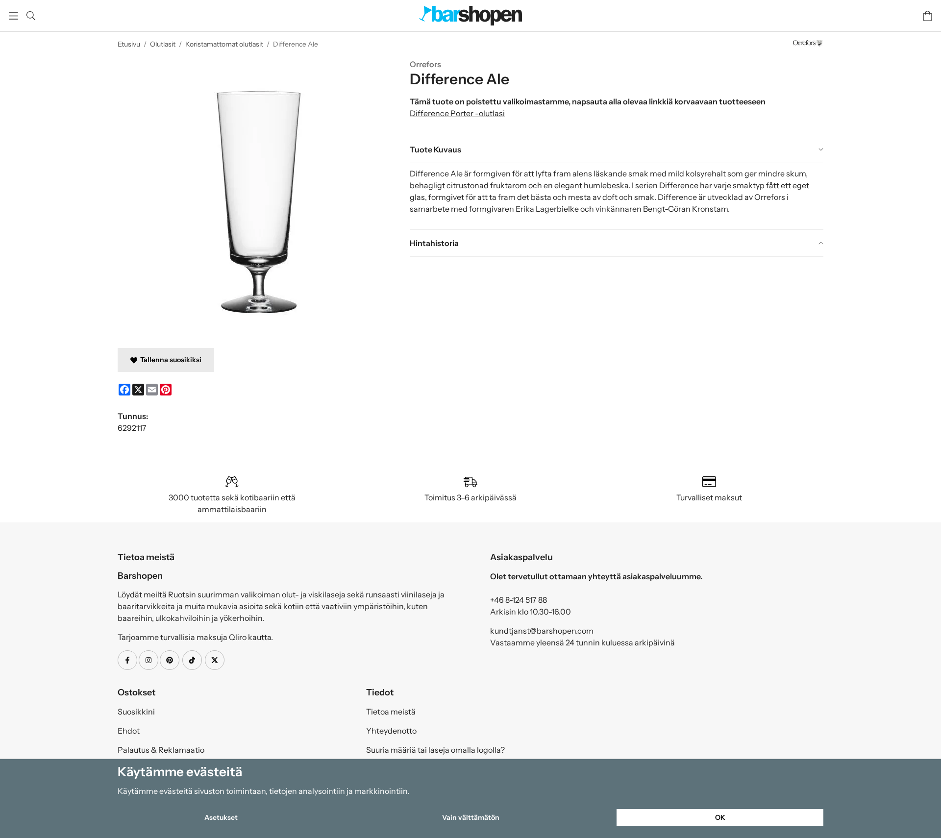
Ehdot (129, 731)
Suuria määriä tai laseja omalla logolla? (435, 750)
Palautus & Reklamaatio (161, 750)
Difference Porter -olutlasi (457, 113)
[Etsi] (30, 15)
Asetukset (221, 817)
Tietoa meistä (391, 711)
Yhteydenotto (391, 731)
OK (720, 817)
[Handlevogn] (927, 16)
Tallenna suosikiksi (169, 359)
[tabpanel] (616, 196)
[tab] (616, 149)
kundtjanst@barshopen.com (542, 631)
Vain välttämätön (470, 817)
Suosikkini (136, 711)
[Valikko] (13, 16)
